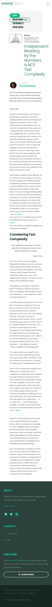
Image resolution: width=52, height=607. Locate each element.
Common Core (30, 40)
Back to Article (19, 20)
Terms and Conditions (27, 593)
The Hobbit (17, 214)
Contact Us (12, 533)
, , (31, 40)
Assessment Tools (31, 38)
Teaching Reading (31, 42)
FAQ (9, 540)
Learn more (9, 506)
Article (27, 35)
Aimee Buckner (27, 85)
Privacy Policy (9, 593)
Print (14, 15)
